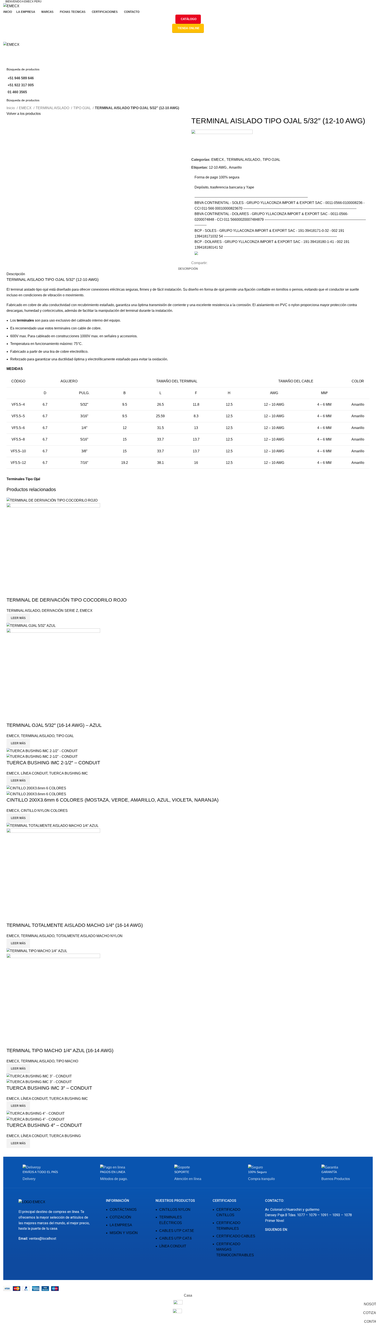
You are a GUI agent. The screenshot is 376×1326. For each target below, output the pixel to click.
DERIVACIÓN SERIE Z (60, 610)
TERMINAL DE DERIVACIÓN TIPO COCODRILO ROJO (67, 600)
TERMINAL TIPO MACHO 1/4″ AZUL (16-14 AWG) (60, 1050)
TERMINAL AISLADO (53, 108)
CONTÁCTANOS (123, 1209)
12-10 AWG (218, 167)
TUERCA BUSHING (65, 1136)
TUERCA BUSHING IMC (68, 773)
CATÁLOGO (188, 19)
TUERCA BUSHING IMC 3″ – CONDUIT (49, 1088)
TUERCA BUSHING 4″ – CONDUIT (44, 1125)
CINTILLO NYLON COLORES (44, 810)
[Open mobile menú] (188, 37)
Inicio (11, 108)
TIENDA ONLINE (189, 28)
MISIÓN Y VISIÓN (124, 1233)
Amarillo (235, 167)
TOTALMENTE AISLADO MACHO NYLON (89, 936)
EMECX (25, 108)
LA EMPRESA (121, 1225)
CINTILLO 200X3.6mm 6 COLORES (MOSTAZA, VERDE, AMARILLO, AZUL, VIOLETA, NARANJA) (112, 800)
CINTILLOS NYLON (174, 1209)
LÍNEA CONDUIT (34, 773)
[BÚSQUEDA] (368, 69)
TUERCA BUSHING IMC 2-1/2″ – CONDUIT (53, 762)
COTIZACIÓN (120, 1217)
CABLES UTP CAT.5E (176, 1231)
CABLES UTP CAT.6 (175, 1238)
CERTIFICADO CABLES (235, 1236)
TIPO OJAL (82, 108)
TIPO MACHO (67, 1061)
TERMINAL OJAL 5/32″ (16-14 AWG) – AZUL (54, 725)
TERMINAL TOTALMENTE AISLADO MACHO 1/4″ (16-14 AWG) (75, 925)
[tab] (188, 269)
